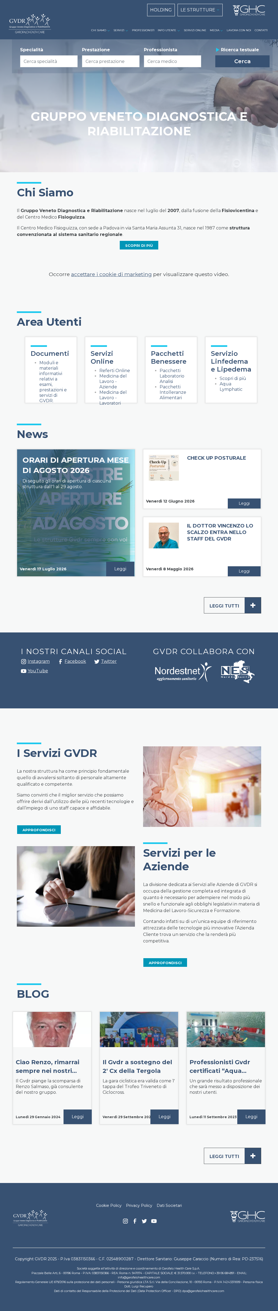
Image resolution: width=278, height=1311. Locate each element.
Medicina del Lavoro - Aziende (113, 381)
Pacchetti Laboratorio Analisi (172, 376)
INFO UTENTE (167, 30)
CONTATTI (261, 30)
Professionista (160, 49)
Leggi (120, 568)
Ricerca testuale (240, 49)
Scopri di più (233, 378)
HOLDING (161, 9)
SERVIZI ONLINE (195, 30)
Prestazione (96, 49)
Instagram (24, 663)
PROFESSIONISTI (143, 30)
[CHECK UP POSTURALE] (164, 475)
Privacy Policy (139, 1205)
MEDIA (214, 30)
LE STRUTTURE (198, 9)
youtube (24, 672)
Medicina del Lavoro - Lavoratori (113, 398)
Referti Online (114, 370)
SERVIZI (118, 30)
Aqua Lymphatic (231, 386)
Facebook (60, 663)
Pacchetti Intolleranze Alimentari (173, 392)
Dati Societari (169, 1205)
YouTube (38, 670)
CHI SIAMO (98, 30)
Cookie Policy (109, 1205)
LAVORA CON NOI (239, 30)
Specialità (31, 49)
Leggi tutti (233, 605)
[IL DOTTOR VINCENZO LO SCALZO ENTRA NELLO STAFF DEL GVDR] (164, 542)
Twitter (97, 664)
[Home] (246, 10)
